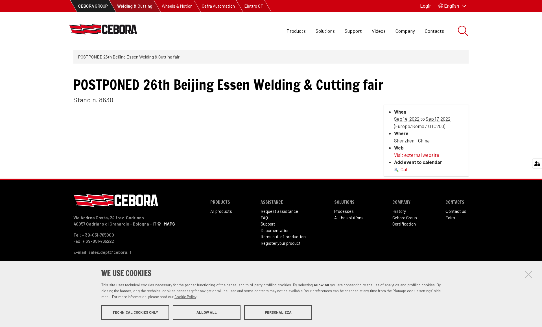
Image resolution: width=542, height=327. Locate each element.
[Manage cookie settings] (537, 163)
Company (405, 31)
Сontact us (455, 211)
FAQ (264, 217)
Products (296, 31)
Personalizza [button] (278, 312)
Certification (404, 223)
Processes (344, 211)
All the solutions (349, 217)
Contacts (434, 31)
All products (221, 211)
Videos (379, 31)
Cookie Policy (185, 296)
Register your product (281, 243)
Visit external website (416, 155)
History (399, 211)
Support (353, 31)
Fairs (450, 217)
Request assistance (279, 211)
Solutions (325, 31)
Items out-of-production (283, 236)
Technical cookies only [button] (135, 312)
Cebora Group (404, 217)
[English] (103, 31)
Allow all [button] (206, 312)
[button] (452, 6)
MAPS (169, 223)
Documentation (275, 230)
